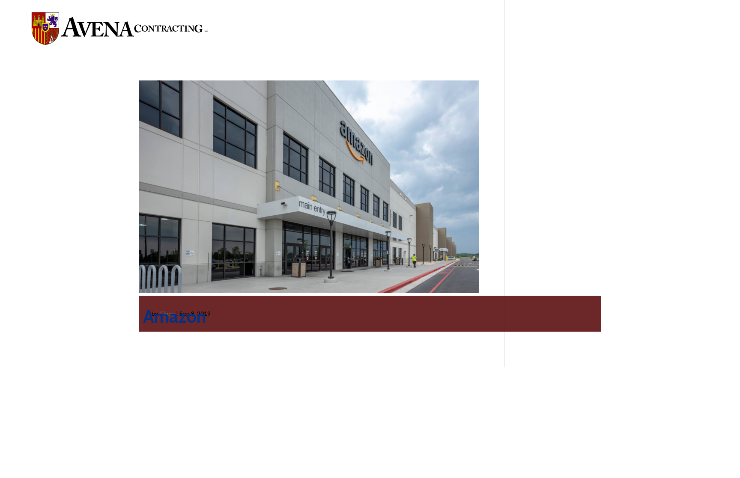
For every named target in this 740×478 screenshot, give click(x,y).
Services (549, 28)
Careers (646, 28)
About (501, 28)
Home (470, 28)
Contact (696, 28)
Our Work (602, 28)
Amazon (174, 316)
